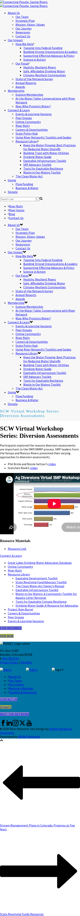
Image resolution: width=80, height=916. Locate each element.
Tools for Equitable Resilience (43, 168)
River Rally (23, 126)
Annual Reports (26, 83)
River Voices (16, 210)
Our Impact (15, 40)
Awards (20, 87)
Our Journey (24, 28)
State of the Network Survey (34, 79)
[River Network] (24, 4)
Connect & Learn (19, 110)
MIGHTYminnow (28, 737)
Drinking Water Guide (37, 157)
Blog (12, 214)
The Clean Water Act (29, 176)
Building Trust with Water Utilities (46, 153)
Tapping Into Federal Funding (43, 48)
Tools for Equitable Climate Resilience (41, 602)
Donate (13, 192)
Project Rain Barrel (20, 609)
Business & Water (27, 188)
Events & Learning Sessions (34, 114)
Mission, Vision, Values (30, 24)
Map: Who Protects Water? (33, 106)
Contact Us (23, 36)
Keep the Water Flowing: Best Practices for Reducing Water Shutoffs (49, 147)
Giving (12, 180)
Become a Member (21, 688)
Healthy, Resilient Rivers (39, 67)
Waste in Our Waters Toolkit (42, 172)
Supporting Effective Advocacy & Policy (48, 56)
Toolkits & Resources (23, 692)
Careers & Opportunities (32, 130)
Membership (16, 91)
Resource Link (17, 549)
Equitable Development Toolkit (37, 578)
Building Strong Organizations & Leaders (50, 52)
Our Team (22, 17)
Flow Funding (24, 184)
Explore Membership (29, 95)
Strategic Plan (25, 21)
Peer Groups (24, 118)
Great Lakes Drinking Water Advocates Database (40, 563)
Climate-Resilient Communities (44, 75)
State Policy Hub (27, 133)
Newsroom (23, 32)
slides (52, 464)
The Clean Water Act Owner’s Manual (40, 586)
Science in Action (34, 59)
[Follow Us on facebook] (3, 725)
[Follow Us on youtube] (29, 725)
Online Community (28, 122)
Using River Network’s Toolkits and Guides (43, 137)
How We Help (24, 44)
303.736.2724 (10, 658)
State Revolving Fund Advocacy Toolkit (41, 582)
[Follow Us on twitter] (22, 725)
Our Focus (22, 63)
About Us (14, 13)
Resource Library (27, 141)
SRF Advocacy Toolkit (37, 165)
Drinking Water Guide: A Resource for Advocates (47, 605)
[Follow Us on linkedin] (9, 725)
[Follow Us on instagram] (15, 725)
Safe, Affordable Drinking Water (44, 71)
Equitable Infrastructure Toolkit (44, 161)
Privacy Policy (9, 662)
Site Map (26, 662)
